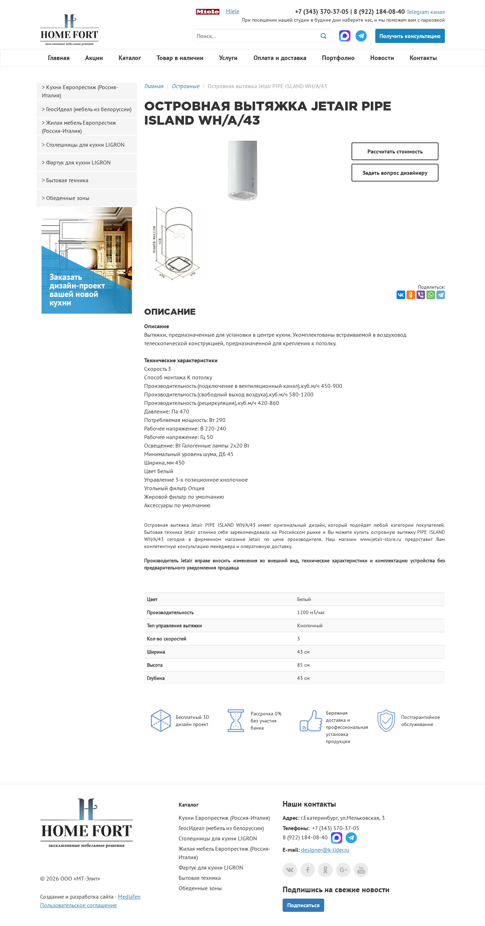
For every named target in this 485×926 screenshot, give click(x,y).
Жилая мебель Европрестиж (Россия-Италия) (79, 126)
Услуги (228, 58)
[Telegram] (440, 295)
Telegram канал (426, 11)
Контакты (423, 58)
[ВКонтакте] (401, 295)
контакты (320, 804)
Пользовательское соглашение (78, 905)
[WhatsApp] (430, 295)
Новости (382, 58)
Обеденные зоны (67, 197)
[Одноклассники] (411, 295)
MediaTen (129, 896)
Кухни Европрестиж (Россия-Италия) (80, 91)
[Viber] (420, 295)
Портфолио (338, 58)
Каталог (130, 58)
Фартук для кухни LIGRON (78, 162)
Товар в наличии (180, 58)
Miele (232, 11)
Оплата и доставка (280, 58)
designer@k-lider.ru (325, 849)
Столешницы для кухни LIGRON (85, 144)
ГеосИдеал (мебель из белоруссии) (88, 109)
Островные (185, 86)
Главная (59, 58)
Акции (94, 58)
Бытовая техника (67, 180)
